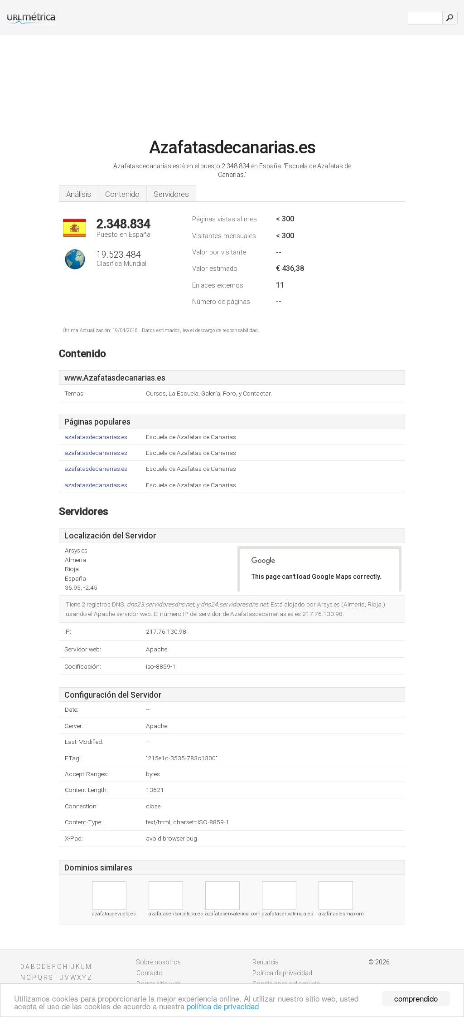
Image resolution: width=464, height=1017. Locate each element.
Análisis (78, 194)
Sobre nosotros (158, 962)
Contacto (149, 973)
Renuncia (265, 962)
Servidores (171, 194)
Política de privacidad (282, 973)
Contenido (122, 194)
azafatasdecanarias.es (95, 437)
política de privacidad (223, 1006)
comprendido (416, 998)
